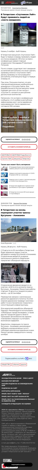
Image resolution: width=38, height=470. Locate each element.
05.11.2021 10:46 (6, 8)
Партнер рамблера (18, 460)
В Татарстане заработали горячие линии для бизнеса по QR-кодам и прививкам (21, 186)
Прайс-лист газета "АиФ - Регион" (15, 394)
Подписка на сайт (9, 388)
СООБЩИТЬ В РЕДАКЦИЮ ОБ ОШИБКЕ (16, 404)
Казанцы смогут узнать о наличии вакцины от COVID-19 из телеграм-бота (22, 180)
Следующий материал (18, 464)
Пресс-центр (28, 378)
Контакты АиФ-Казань (11, 391)
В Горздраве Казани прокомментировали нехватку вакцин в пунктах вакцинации (21, 167)
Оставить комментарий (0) (19, 147)
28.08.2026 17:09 (6, 203)
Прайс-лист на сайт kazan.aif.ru (15, 396)
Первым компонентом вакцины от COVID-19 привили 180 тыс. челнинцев (22, 174)
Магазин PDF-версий (10, 381)
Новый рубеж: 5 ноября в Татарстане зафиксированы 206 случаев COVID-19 (17, 120)
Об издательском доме (11, 378)
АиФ (2, 48)
